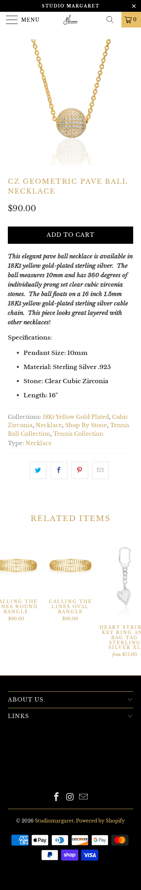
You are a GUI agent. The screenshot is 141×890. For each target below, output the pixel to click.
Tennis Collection (78, 434)
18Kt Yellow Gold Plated (76, 417)
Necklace (49, 425)
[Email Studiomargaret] (84, 797)
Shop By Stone (86, 425)
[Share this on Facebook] (59, 470)
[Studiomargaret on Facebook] (56, 797)
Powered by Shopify (100, 821)
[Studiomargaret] (70, 19)
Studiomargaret (54, 821)
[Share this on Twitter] (38, 470)
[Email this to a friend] (100, 470)
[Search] (113, 19)
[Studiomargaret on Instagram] (70, 797)
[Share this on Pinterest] (79, 470)
